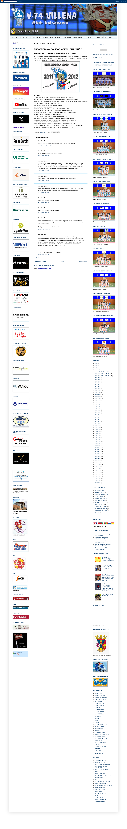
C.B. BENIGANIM (99, 705)
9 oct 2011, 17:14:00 (43, 202)
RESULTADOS (99, 57)
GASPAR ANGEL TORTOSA (102, 781)
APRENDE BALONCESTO (102, 762)
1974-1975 (97, 369)
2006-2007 (97, 441)
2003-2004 (97, 435)
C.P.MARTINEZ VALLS (101, 724)
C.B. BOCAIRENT (99, 710)
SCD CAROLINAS (99, 751)
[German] (100, 523)
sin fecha (97, 515)
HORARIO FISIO (99, 492)
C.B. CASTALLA (99, 714)
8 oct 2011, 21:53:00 (43, 192)
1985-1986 (97, 398)
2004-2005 (97, 437)
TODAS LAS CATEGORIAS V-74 (103, 65)
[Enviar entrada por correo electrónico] (49, 132)
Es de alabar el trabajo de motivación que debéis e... (102, 538)
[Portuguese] (106, 523)
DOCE (96, 771)
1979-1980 (97, 386)
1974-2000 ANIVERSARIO (102, 371)
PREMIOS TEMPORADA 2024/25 (72, 37)
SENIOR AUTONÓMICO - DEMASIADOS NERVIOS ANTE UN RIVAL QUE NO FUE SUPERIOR (108, 587)
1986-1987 (97, 400)
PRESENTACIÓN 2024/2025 (51, 37)
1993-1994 (97, 415)
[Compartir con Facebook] (57, 132)
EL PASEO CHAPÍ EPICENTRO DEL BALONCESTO (107, 567)
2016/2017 (97, 462)
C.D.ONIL (97, 722)
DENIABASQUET (99, 728)
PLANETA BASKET (100, 791)
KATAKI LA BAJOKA (100, 783)
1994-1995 (97, 417)
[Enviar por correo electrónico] (52, 132)
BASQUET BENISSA (100, 699)
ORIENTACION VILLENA (101, 789)
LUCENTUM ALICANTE (101, 736)
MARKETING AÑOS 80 (101, 498)
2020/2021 (97, 470)
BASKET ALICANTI (100, 695)
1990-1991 (97, 408)
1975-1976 (97, 378)
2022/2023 (97, 474)
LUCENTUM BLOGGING (101, 738)
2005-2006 (97, 439)
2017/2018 (97, 464)
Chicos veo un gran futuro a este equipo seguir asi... (103, 548)
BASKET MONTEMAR (101, 697)
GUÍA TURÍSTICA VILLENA (105, 37)
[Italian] (103, 523)
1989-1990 (97, 406)
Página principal (16, 37)
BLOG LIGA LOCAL (100, 701)
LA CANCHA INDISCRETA (102, 734)
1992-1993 (97, 413)
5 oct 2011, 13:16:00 (43, 155)
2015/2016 (97, 460)
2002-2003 (97, 433)
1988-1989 (97, 404)
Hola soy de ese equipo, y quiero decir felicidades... (103, 534)
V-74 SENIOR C (99, 798)
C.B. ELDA (98, 716)
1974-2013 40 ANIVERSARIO (102, 374)
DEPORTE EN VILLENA (101, 769)
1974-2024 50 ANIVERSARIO (102, 376)
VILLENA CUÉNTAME (101, 800)
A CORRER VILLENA (100, 760)
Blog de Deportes (20, 655)
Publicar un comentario (42, 258)
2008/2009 (97, 446)
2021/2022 (97, 472)
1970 (96, 367)
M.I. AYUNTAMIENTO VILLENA (103, 785)
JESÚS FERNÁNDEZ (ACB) (102, 494)
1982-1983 (97, 392)
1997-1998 (97, 423)
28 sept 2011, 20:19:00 (44, 145)
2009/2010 (97, 448)
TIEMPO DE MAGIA (100, 793)
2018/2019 (97, 466)
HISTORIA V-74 (89, 37)
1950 (96, 363)
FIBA (96, 779)
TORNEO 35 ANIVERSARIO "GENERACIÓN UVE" (108, 559)
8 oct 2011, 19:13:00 (43, 180)
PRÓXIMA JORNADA (100, 502)
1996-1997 (97, 421)
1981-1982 (97, 390)
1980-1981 (97, 388)
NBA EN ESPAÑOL (100, 787)
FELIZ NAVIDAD (99, 490)
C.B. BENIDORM (99, 703)
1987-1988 (97, 402)
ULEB (96, 795)
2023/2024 (97, 476)
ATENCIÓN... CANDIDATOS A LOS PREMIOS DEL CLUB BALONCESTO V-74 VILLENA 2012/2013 (108, 577)
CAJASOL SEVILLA (100, 726)
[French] (97, 523)
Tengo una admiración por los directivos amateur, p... (102, 541)
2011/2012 (42, 132)
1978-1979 (97, 384)
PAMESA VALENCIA (100, 747)
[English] (94, 523)
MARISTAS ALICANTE (101, 740)
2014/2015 (97, 458)
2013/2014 (97, 456)
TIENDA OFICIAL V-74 (101, 508)
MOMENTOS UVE (100, 500)
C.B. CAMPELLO (99, 712)
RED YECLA (98, 749)
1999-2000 (97, 427)
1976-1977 (97, 380)
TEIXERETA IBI (99, 753)
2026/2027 (97, 483)
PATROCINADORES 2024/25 (31, 37)
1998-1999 (97, 425)
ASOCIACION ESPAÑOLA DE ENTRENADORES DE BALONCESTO (103, 766)
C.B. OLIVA (98, 718)
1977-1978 (97, 382)
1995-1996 (97, 419)
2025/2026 (97, 480)
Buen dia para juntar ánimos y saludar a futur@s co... (103, 545)
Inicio (62, 261)
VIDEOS (97, 513)
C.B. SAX (97, 720)
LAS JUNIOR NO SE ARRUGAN (108, 595)
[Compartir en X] (56, 132)
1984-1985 (97, 396)
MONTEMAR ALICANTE (101, 743)
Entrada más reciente (40, 261)
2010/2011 (97, 450)
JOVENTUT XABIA (100, 732)
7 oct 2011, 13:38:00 (43, 170)
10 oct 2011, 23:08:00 (44, 229)
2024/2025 (97, 478)
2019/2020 (97, 468)
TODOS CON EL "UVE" (101, 511)
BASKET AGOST (99, 693)
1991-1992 (97, 411)
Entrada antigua (83, 261)
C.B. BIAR (97, 708)
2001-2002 (97, 431)
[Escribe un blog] (54, 132)
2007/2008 (97, 443)
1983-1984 (97, 394)
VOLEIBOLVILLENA (100, 802)
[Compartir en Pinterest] (59, 132)
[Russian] (109, 523)
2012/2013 (97, 454)
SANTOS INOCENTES (101, 506)
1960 (96, 365)
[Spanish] (112, 523)
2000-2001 (97, 429)
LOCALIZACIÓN (99, 496)
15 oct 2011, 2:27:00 (43, 254)
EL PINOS (97, 730)
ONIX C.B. (97, 745)
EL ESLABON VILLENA (101, 773)
